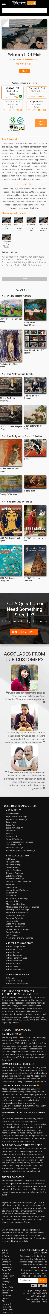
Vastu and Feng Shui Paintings (19, 938)
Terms (5, 1278)
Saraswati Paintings (15, 879)
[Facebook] (37, 1286)
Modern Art (20, 265)
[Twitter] (33, 1286)
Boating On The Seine (8, 494)
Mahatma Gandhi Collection (18, 881)
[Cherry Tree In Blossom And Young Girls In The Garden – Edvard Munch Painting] (11, 307)
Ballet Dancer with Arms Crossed (9, 469)
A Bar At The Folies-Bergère (32, 396)
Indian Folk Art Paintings (17, 912)
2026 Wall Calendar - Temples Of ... (32, 579)
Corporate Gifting (14, 981)
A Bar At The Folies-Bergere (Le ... (8, 399)
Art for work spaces (15, 969)
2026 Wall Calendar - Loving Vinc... (8, 579)
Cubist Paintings (13, 814)
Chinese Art (11, 895)
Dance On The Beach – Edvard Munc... (33, 323)
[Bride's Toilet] (35, 481)
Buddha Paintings (14, 864)
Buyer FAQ (6, 1270)
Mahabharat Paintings (15, 904)
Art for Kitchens (13, 952)
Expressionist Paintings (14, 262)
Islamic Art (11, 822)
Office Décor (11, 978)
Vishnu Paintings (13, 870)
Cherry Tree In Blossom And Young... (11, 320)
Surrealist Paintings (14, 847)
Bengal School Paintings (17, 890)
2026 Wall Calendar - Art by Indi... (35, 539)
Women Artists (13, 901)
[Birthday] (35, 447)
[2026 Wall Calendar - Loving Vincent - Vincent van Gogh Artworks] (11, 560)
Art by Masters (10, 256)
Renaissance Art (13, 845)
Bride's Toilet (29, 490)
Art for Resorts (13, 963)
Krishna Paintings (14, 862)
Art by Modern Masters (32, 256)
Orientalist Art (12, 836)
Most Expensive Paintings (17, 910)
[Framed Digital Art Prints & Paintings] (3, 1115)
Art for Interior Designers (17, 983)
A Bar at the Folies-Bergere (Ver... (11, 427)
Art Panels (10, 859)
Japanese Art (12, 887)
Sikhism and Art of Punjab (17, 929)
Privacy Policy (8, 1287)
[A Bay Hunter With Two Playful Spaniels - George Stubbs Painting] (35, 414)
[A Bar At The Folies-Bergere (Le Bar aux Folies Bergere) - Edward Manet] (11, 386)
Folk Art (9, 833)
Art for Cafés (12, 966)
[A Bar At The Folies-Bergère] (35, 385)
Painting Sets (12, 921)
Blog (4, 1301)
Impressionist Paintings (16, 819)
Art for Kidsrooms (14, 955)
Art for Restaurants (15, 961)
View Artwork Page (23, 63)
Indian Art (10, 825)
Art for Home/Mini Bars (16, 958)
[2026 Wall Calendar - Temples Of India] (35, 560)
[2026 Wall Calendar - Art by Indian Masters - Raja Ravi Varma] (35, 520)
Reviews (5, 1273)
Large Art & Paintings (15, 924)
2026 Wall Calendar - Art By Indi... (10, 539)
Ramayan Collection (15, 918)
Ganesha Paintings (14, 873)
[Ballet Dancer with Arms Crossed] (11, 452)
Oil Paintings (34, 265)
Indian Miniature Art (14, 828)
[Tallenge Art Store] (24, 3)
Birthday (27, 459)
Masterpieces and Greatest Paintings (22, 907)
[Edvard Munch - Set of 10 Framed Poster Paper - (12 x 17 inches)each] (35, 339)
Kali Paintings (12, 935)
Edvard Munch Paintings (30, 259)
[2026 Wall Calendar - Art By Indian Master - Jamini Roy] (11, 520)
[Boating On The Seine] (11, 483)
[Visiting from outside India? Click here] (37, 994)
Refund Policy (8, 1276)
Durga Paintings (13, 932)
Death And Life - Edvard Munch (9, 365)
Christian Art (11, 893)
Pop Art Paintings (14, 839)
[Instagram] (41, 1286)
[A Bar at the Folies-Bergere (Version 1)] (11, 414)
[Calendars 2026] (21, 1034)
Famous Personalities (16, 926)
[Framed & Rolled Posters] (33, 1064)
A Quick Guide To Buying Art (6, 1259)
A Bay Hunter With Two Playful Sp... (33, 427)
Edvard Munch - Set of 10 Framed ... (34, 351)
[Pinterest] (45, 1286)
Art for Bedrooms (14, 949)
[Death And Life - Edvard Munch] (11, 346)
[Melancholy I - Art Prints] (24, 34)
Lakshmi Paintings (14, 876)
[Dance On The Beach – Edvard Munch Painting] (35, 309)
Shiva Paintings (13, 867)
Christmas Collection (15, 915)
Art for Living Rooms (15, 946)
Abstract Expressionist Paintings (20, 850)
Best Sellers (8, 259)
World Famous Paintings (17, 898)
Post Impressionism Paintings (19, 842)
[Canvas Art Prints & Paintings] (38, 1085)
